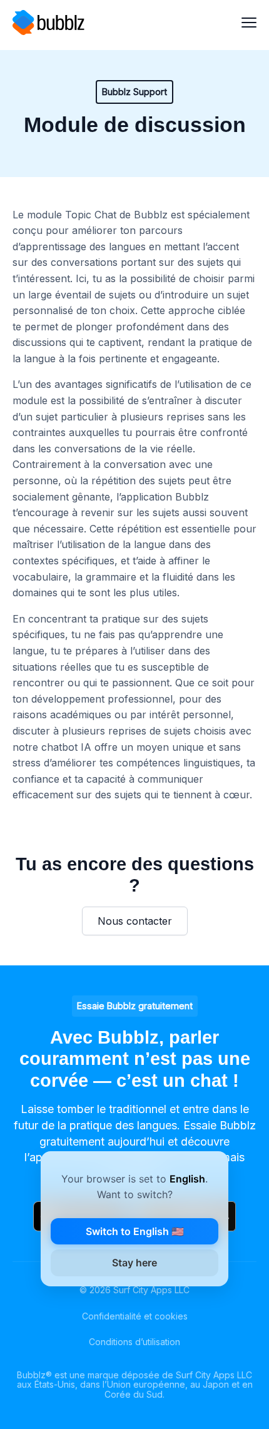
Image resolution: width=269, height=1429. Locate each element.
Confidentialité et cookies (135, 1316)
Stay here (134, 1262)
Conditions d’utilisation (134, 1341)
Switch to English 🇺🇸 (135, 1231)
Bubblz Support (134, 91)
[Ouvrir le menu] (248, 22)
